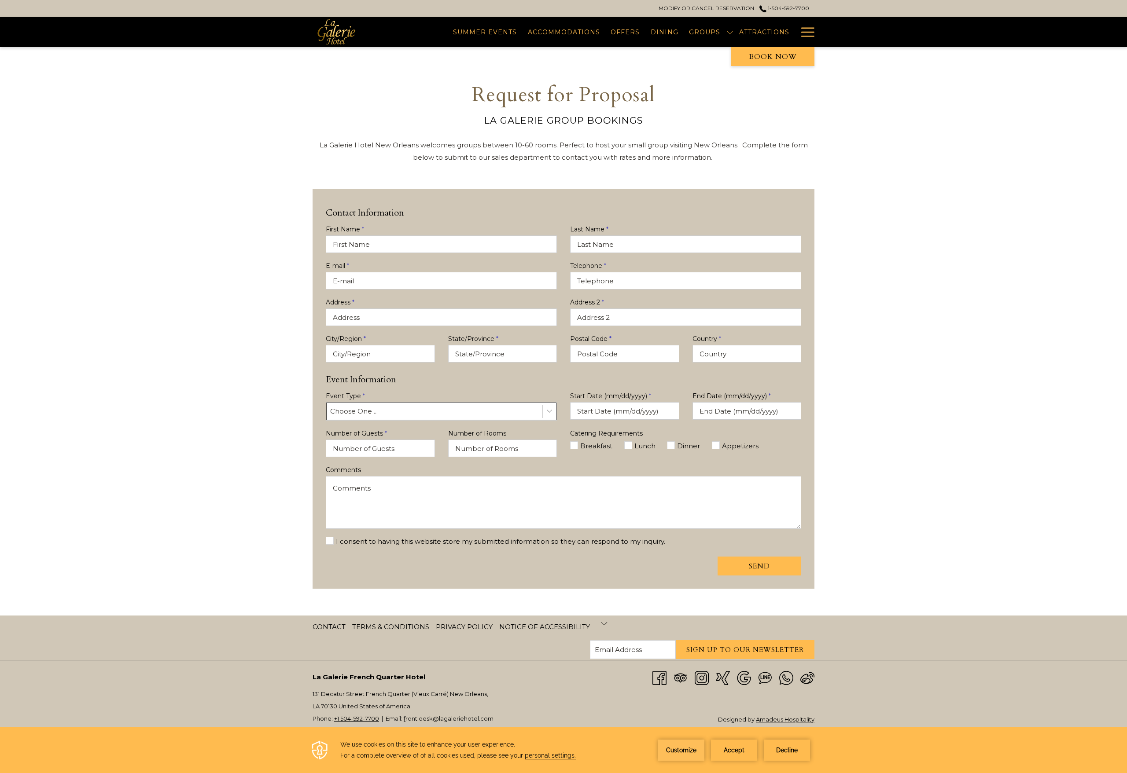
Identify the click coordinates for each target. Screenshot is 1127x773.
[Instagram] (702, 677)
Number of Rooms (477, 433)
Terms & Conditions (390, 627)
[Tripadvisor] (681, 677)
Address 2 (587, 302)
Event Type (345, 396)
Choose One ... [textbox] (354, 411)
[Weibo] (807, 677)
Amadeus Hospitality (785, 719)
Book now (773, 57)
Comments (343, 470)
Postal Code (590, 339)
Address (340, 302)
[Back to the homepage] (346, 32)
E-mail (337, 266)
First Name (345, 229)
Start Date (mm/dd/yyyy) (610, 396)
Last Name (589, 229)
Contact (329, 627)
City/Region (346, 339)
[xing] (723, 677)
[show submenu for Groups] (730, 32)
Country (706, 339)
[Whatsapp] (786, 677)
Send (759, 566)
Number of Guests (356, 433)
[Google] (744, 677)
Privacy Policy (464, 627)
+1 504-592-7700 (356, 718)
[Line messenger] (765, 677)
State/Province (473, 339)
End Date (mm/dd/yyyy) (731, 396)
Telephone (588, 266)
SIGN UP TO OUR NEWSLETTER (745, 649)
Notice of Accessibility (544, 627)
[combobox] (441, 411)
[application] (563, 750)
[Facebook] (659, 677)
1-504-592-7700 (787, 8)
